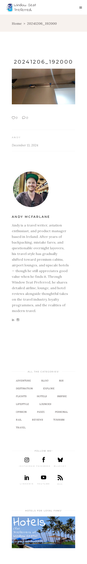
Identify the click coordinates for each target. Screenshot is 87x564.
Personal (61, 411)
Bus (61, 380)
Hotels (42, 396)
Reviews (37, 419)
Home (17, 23)
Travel (21, 427)
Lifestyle (22, 404)
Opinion (21, 411)
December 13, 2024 (25, 145)
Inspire (62, 396)
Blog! (45, 380)
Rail (19, 419)
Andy (16, 137)
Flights (21, 396)
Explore (48, 388)
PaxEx (41, 411)
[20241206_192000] (43, 189)
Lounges (45, 404)
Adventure (23, 380)
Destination (24, 388)
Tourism (58, 419)
